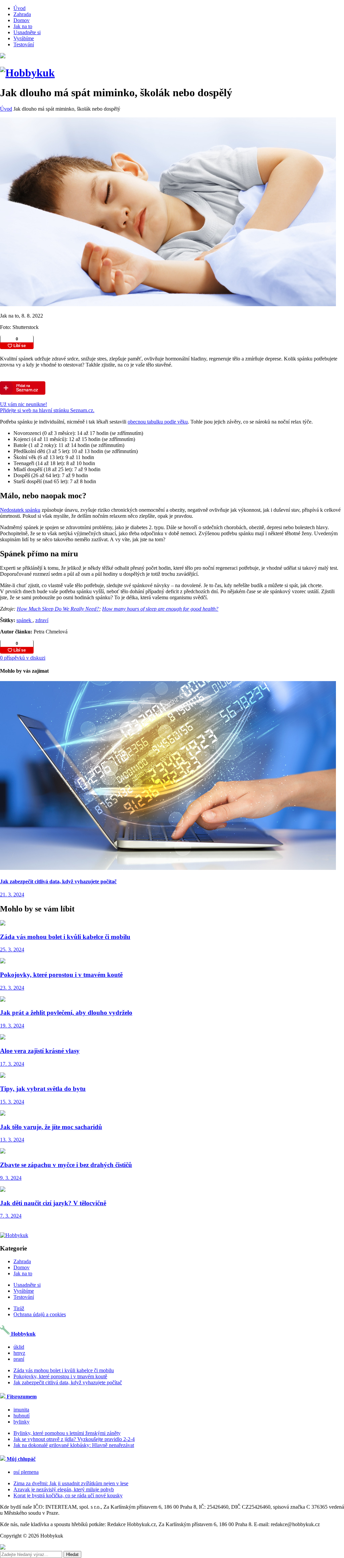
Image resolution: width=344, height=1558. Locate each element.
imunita (21, 1409)
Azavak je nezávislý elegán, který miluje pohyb (63, 1489)
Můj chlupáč (20, 1459)
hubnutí (21, 1415)
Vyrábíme (23, 38)
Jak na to (22, 26)
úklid (18, 1347)
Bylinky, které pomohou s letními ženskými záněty (67, 1433)
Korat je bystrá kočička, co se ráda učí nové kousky (68, 1495)
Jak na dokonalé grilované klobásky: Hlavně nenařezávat (73, 1445)
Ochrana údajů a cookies (39, 1314)
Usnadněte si (27, 32)
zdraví (41, 620)
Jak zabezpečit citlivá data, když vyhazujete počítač (67, 1382)
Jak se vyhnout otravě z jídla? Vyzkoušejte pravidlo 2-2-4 (74, 1439)
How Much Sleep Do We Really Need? (58, 609)
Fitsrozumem (21, 1396)
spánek (24, 620)
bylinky (21, 1422)
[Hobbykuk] (27, 73)
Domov (21, 20)
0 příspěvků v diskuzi (22, 658)
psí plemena (26, 1472)
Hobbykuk (23, 1334)
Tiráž (18, 1308)
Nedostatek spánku (20, 510)
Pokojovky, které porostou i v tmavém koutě (60, 1376)
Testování (23, 44)
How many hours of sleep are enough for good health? (160, 609)
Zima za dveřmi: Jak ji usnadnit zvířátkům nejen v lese (70, 1483)
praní (18, 1359)
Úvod (19, 8)
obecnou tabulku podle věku (158, 422)
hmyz (19, 1353)
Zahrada (22, 14)
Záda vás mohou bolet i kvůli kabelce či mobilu (63, 1370)
